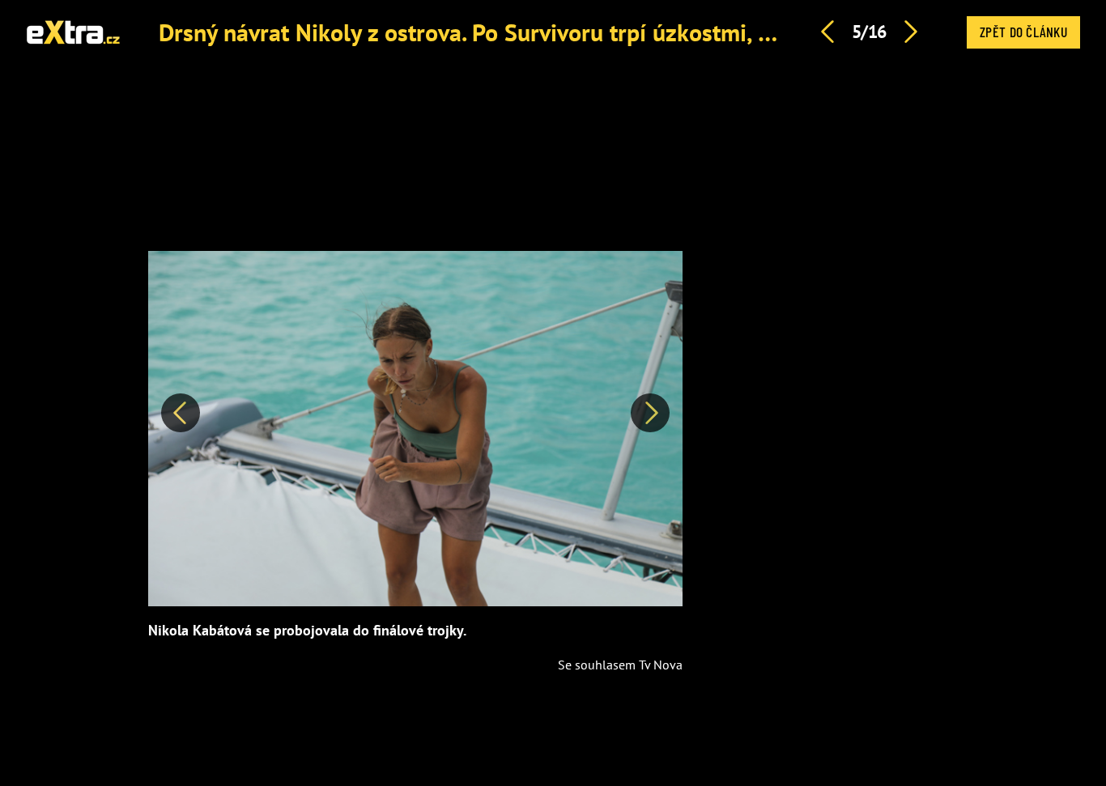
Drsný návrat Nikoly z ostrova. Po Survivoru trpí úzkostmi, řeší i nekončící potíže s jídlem (615, 32)
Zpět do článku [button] (1023, 31)
